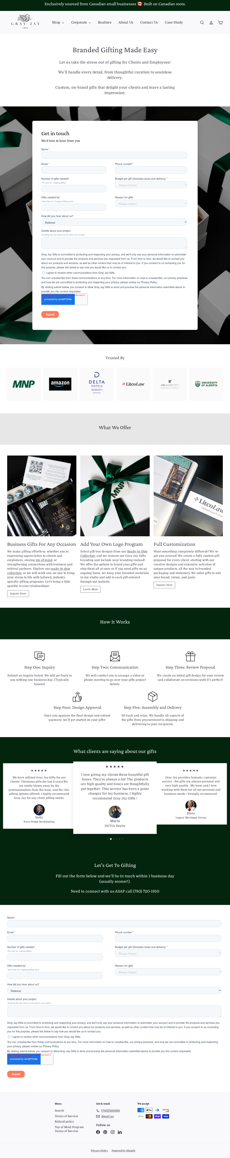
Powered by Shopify (123, 1150)
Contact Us (149, 22)
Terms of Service (66, 1116)
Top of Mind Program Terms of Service (69, 1129)
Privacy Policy (99, 1150)
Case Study (174, 22)
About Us (126, 22)
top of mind (44, 560)
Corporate (79, 22)
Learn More (90, 589)
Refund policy (64, 1121)
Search (59, 1110)
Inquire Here (18, 593)
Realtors (104, 22)
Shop (56, 22)
